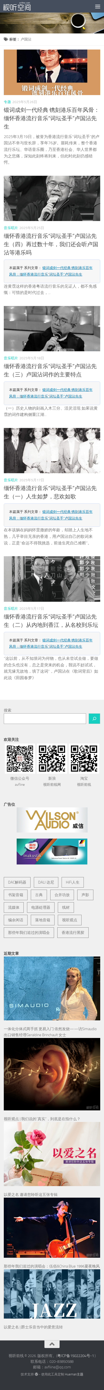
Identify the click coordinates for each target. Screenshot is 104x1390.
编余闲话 (15, 920)
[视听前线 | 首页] (21, 6)
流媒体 (13, 907)
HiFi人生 (73, 882)
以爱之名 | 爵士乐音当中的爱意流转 (33, 1327)
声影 (85, 895)
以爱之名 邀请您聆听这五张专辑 (31, 1194)
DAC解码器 (17, 882)
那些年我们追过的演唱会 (29, 932)
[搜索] (94, 718)
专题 (7, 102)
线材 (66, 907)
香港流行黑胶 (73, 932)
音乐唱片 (11, 228)
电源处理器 (40, 907)
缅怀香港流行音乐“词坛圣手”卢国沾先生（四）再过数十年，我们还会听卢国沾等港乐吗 (51, 244)
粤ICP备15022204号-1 (75, 1356)
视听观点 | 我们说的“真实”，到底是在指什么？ (42, 1119)
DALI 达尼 (46, 882)
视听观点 (69, 920)
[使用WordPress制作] (36, 1374)
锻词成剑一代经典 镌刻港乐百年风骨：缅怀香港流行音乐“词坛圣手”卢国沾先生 (51, 118)
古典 (39, 895)
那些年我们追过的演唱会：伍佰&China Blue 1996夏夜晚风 (52, 1266)
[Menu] (97, 6)
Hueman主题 (74, 1374)
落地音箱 (42, 920)
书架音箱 (15, 895)
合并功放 (62, 895)
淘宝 (84, 781)
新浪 (52, 781)
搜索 (7, 710)
